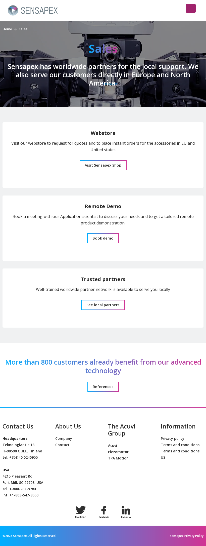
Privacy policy (172, 438)
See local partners (103, 304)
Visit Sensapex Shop (103, 165)
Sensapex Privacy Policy (186, 536)
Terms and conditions (180, 444)
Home (7, 29)
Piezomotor (118, 451)
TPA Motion (118, 458)
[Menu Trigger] (191, 8)
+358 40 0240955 (23, 457)
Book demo (103, 238)
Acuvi (112, 445)
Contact (62, 444)
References (103, 386)
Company (63, 438)
